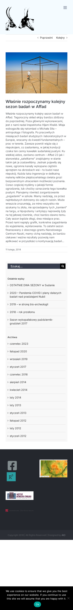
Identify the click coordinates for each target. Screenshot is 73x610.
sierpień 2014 (18, 382)
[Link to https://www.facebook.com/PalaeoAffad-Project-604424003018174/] (12, 465)
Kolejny (60, 37)
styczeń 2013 (18, 412)
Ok (37, 604)
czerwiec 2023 (19, 343)
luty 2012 (15, 428)
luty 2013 (15, 405)
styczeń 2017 (18, 366)
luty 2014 (15, 397)
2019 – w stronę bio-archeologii (29, 304)
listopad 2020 (18, 351)
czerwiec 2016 (19, 374)
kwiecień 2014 (18, 389)
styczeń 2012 (18, 435)
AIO (63, 535)
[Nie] (68, 598)
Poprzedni (46, 37)
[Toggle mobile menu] (65, 8)
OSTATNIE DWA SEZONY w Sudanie (32, 285)
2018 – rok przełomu (22, 312)
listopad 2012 (18, 420)
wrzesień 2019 (19, 359)
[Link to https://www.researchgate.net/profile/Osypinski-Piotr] (11, 477)
